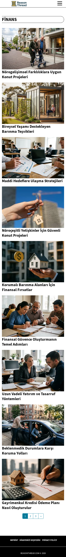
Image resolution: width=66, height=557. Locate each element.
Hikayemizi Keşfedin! (30, 540)
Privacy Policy (49, 540)
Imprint (14, 540)
